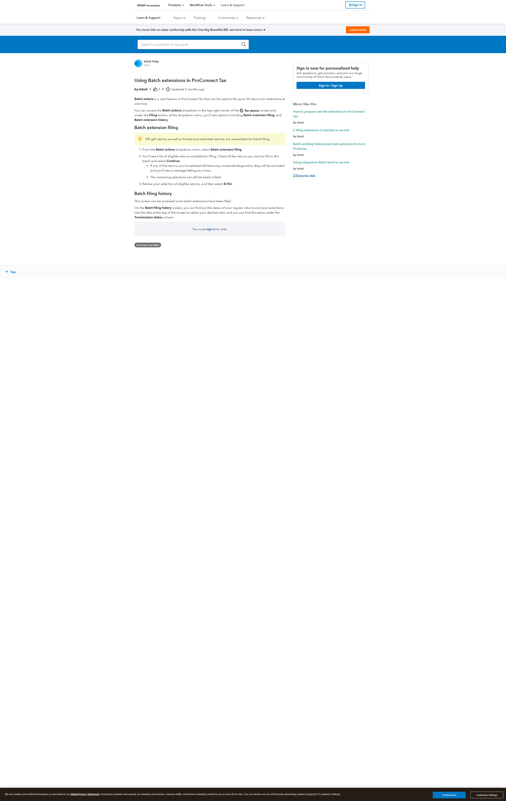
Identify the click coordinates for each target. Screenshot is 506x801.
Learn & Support (148, 18)
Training (199, 18)
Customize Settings (486, 794)
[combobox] (193, 44)
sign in (211, 229)
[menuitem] (176, 5)
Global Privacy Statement (85, 794)
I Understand (449, 794)
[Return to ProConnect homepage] (148, 5)
